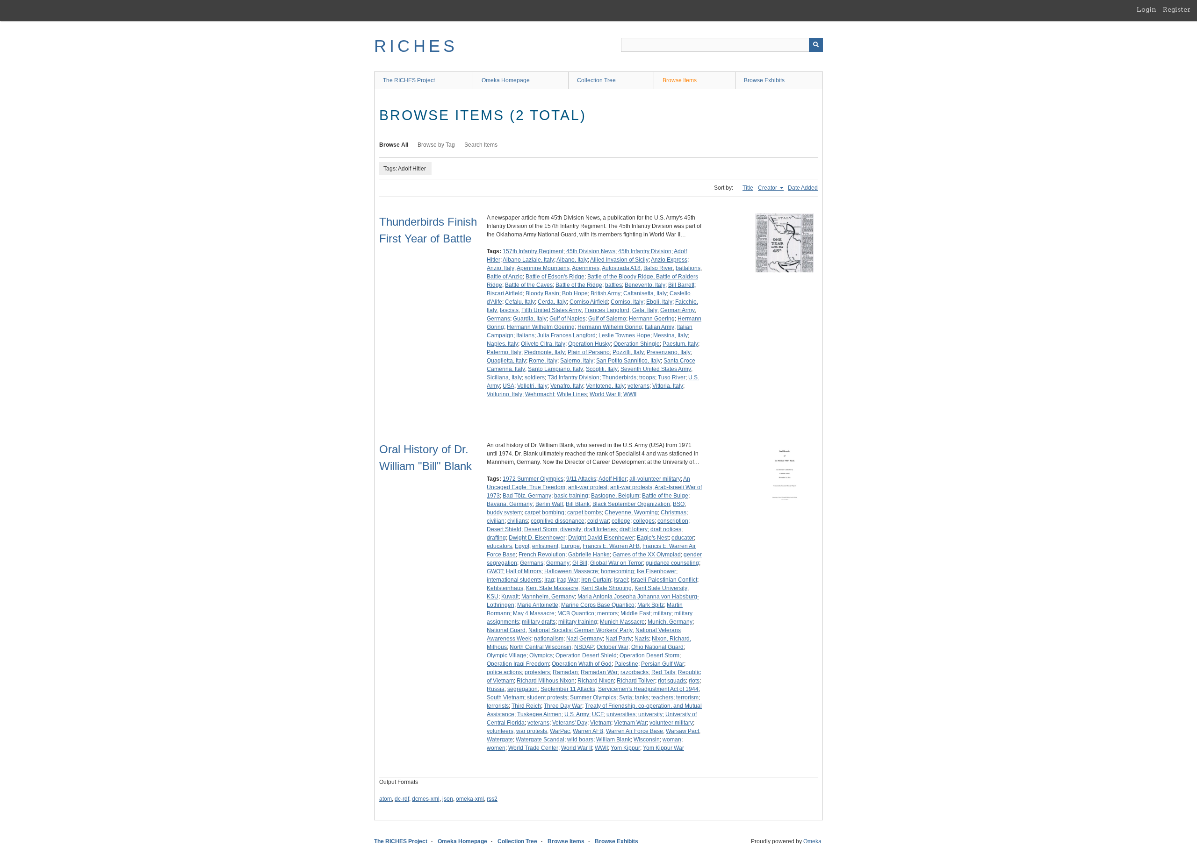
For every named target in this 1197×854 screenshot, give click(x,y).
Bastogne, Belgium (615, 495)
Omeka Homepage (506, 80)
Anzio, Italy (500, 268)
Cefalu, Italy (520, 302)
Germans (498, 318)
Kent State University (661, 588)
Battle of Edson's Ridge (555, 276)
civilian (496, 521)
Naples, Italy (502, 344)
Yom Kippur (625, 748)
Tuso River (671, 377)
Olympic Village (506, 655)
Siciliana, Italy (504, 377)
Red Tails (663, 672)
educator (682, 537)
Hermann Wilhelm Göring (609, 327)
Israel (621, 579)
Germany (558, 563)
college (621, 521)
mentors (607, 613)
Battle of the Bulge (665, 495)
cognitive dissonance (557, 521)
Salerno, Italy (576, 360)
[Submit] (816, 45)
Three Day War (563, 706)
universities (620, 714)
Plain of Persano (589, 352)
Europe (570, 546)
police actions (504, 672)
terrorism (687, 697)
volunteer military (671, 722)
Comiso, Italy (627, 302)
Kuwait (510, 596)
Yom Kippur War (663, 748)
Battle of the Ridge (578, 285)
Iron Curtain (596, 579)
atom (385, 799)
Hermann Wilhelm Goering (541, 327)
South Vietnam (505, 697)
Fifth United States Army (551, 310)
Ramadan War (599, 672)
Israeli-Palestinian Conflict (664, 579)
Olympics (541, 655)
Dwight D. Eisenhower (537, 537)
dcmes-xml (426, 799)
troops (647, 377)
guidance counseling (672, 563)
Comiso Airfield (589, 302)
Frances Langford (606, 310)
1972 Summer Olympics (533, 479)
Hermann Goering (652, 318)
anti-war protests (631, 487)
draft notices (665, 529)
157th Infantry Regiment (533, 251)
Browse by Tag (436, 145)
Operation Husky (589, 344)
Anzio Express (669, 259)
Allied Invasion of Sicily (619, 259)
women (496, 748)
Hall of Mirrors (523, 571)
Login (1146, 9)
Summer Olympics (593, 697)
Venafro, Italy (566, 386)
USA (508, 386)
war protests (531, 731)
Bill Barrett (681, 285)
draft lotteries (600, 529)
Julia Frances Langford (566, 335)
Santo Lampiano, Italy (555, 369)
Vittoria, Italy (667, 386)
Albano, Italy (572, 259)
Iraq (549, 579)
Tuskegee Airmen (539, 714)
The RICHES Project (409, 80)
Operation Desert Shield (586, 655)
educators (499, 546)
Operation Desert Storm (649, 655)
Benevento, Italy (645, 285)
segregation (522, 689)
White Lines (572, 394)
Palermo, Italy (504, 352)
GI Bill (579, 563)
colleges (644, 521)
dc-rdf (402, 799)
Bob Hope (575, 293)
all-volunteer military (655, 479)
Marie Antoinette (537, 605)
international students (514, 579)
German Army (677, 310)
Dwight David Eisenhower (601, 537)
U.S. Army (576, 714)
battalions (688, 268)
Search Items (481, 145)
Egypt (522, 546)
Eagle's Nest (653, 537)
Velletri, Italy (532, 386)
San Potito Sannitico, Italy (628, 360)
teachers (662, 697)
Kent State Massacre (552, 588)
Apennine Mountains (543, 268)
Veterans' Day (569, 722)
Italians (525, 335)
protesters (537, 672)
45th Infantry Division (644, 251)
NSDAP (584, 647)
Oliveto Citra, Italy (543, 344)
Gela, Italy (644, 310)
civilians (517, 521)
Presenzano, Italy (669, 352)
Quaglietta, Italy (506, 360)
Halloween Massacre (571, 571)
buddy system (504, 512)
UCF (598, 714)
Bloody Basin (542, 293)
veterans (638, 386)
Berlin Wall (549, 504)
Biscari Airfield (505, 293)
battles (613, 285)
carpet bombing (544, 512)
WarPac (560, 731)
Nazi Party (619, 638)
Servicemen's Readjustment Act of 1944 (648, 689)
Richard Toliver (636, 680)
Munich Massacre (622, 622)
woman (672, 739)
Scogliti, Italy (602, 369)
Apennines (585, 268)
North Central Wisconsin (540, 647)
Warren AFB (588, 731)
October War (612, 647)
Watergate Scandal (540, 739)
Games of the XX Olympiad (647, 554)
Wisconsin (647, 739)
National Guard (506, 630)
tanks (642, 697)
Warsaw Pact (682, 731)
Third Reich (526, 706)
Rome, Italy (543, 360)
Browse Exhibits (764, 80)
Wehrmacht (539, 394)
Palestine (626, 664)
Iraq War (567, 579)
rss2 (492, 799)
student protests (547, 697)
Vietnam (600, 722)
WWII (629, 394)
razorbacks (634, 672)
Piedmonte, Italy (544, 352)
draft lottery (634, 529)
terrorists (498, 706)
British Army (605, 293)
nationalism (548, 638)
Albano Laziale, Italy (528, 259)
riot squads (672, 680)
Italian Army (659, 327)
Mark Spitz (650, 605)
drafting (496, 537)
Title (748, 188)
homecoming (617, 571)
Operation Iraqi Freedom (518, 664)
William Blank (613, 739)
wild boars (580, 739)
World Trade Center (533, 748)
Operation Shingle (636, 344)
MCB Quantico (575, 613)
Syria (625, 697)
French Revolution (542, 554)
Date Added (803, 188)
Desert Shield (504, 529)
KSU (492, 596)
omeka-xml (470, 799)
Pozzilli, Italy (628, 352)
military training (577, 622)
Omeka (812, 841)
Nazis (642, 638)
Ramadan (565, 672)
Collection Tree (596, 80)
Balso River (658, 268)
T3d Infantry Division (573, 377)
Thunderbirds (619, 377)
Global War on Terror (616, 563)
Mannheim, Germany (548, 596)
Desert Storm (540, 529)
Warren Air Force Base (634, 731)
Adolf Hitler (612, 479)
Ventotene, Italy (605, 386)
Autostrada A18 (621, 268)
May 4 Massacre (534, 613)
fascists (509, 310)
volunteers (500, 731)
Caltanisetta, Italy (645, 293)
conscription (672, 521)
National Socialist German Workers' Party (580, 630)
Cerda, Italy (552, 302)
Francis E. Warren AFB (611, 546)
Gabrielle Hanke (589, 554)
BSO (679, 504)
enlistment (545, 546)
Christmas (673, 512)
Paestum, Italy (680, 344)
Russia (496, 689)
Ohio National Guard (657, 647)
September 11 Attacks (568, 689)
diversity (570, 529)
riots (694, 680)
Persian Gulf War (662, 664)
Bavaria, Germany (510, 504)
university (650, 714)
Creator (768, 188)
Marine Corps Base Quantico (598, 605)
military (662, 613)
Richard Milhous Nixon (546, 680)
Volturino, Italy (504, 394)
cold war (598, 521)
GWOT (495, 571)
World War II (605, 394)
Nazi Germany (584, 638)
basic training (571, 495)
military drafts (538, 622)
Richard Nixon (595, 680)
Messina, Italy (670, 335)
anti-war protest (587, 487)
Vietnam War (630, 722)
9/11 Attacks (581, 479)
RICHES (416, 46)
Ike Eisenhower (656, 571)
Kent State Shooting (606, 588)
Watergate (500, 739)
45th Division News (590, 251)
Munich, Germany (670, 622)
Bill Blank (578, 504)
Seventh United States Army (655, 369)
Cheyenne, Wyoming (631, 512)
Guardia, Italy (530, 318)
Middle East (635, 613)
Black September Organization (631, 504)
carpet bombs (584, 512)
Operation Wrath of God (582, 664)
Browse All (393, 145)
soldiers (535, 377)
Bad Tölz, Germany (527, 495)
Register (1176, 9)
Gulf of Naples (567, 318)
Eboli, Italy (659, 302)
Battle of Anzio (505, 276)
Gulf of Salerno (607, 318)
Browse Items (680, 80)
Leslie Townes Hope (624, 335)
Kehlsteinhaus (505, 588)
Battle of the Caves (529, 285)
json (447, 799)
